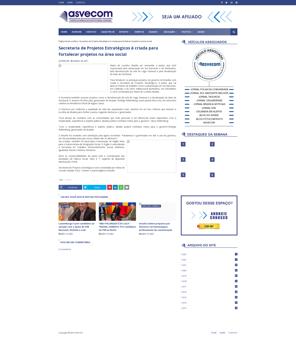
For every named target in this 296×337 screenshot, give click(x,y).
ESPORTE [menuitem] (123, 31)
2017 (209, 286)
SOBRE (70, 2)
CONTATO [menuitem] (91, 31)
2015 (209, 297)
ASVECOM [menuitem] (76, 31)
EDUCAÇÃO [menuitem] (169, 31)
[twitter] (226, 2)
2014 (209, 302)
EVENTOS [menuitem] (139, 31)
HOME (61, 2)
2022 (209, 259)
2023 (209, 254)
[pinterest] (236, 2)
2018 (209, 281)
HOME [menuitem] (64, 31)
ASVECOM (65, 61)
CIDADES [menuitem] (153, 31)
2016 (209, 292)
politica (74, 41)
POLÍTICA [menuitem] (186, 31)
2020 (209, 270)
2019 (209, 275)
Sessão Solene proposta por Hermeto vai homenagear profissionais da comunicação (155, 226)
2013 (209, 308)
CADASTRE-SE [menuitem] (108, 31)
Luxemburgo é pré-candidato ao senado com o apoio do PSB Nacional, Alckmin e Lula (77, 226)
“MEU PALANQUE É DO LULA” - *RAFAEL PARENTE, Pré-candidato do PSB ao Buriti (117, 226)
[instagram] (231, 2)
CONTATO (80, 2)
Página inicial (64, 41)
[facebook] (221, 2)
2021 (209, 265)
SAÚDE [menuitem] (200, 31)
